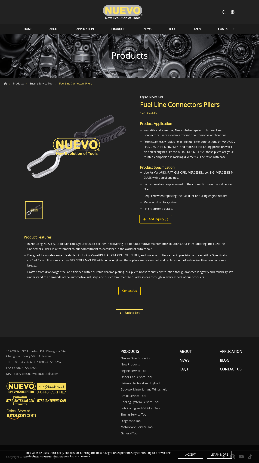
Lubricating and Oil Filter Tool (140, 408)
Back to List (132, 313)
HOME (28, 29)
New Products (130, 364)
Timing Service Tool (134, 414)
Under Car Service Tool (136, 377)
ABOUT (54, 29)
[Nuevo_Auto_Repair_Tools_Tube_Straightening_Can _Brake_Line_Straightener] (37, 406)
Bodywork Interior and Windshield (144, 389)
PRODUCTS (118, 29)
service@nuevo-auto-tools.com (37, 374)
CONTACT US (226, 29)
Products (18, 83)
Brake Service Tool (133, 396)
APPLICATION (85, 29)
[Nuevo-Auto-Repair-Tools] (122, 12)
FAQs (197, 29)
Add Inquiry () (158, 219)
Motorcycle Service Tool (137, 427)
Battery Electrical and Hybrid (140, 383)
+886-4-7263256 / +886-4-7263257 (37, 362)
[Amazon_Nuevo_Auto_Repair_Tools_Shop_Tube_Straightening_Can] (21, 420)
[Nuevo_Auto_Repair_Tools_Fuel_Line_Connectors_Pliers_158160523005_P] (77, 146)
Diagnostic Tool (131, 421)
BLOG (172, 29)
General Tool (129, 433)
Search (223, 12)
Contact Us (129, 291)
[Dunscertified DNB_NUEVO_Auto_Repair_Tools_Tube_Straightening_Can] (52, 393)
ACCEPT (190, 454)
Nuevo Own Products (135, 358)
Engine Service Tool (41, 83)
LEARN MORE (219, 454)
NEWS (148, 29)
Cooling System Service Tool (140, 402)
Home (5, 84)
